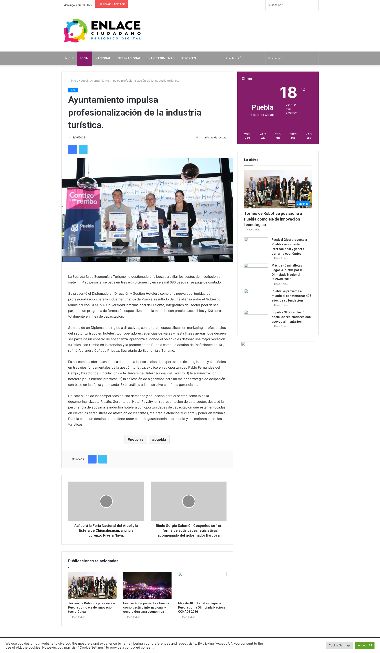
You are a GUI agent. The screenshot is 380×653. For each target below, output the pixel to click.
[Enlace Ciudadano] (102, 31)
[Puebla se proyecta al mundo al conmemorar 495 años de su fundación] (256, 297)
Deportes (188, 58)
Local (84, 58)
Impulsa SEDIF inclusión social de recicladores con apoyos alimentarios (291, 317)
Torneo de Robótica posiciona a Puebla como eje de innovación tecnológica (91, 607)
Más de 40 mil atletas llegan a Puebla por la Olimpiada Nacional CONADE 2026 (202, 607)
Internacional (129, 58)
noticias (136, 439)
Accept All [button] (365, 645)
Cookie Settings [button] (340, 645)
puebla (160, 439)
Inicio (69, 58)
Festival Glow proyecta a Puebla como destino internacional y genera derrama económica (146, 607)
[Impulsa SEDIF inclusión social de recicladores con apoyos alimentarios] (256, 318)
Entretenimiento (161, 58)
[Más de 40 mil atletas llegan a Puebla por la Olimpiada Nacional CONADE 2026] (202, 585)
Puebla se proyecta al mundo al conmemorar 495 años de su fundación (291, 295)
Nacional (103, 58)
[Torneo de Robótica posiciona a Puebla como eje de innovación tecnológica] (92, 585)
